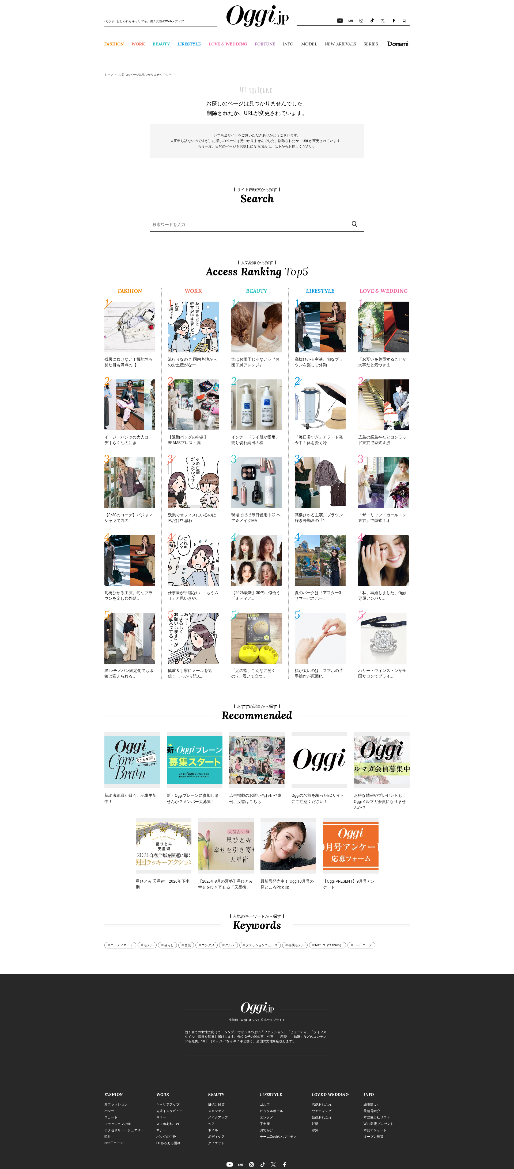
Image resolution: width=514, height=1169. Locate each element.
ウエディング (322, 1111)
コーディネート (122, 945)
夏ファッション (115, 1104)
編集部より (372, 1104)
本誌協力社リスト (377, 1117)
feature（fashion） (329, 945)
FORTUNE (265, 44)
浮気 (315, 1130)
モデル (148, 945)
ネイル (213, 1130)
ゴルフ (265, 1104)
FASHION (114, 44)
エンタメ (208, 945)
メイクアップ (218, 1117)
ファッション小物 (117, 1124)
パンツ (109, 1111)
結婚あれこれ (322, 1117)
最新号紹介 (372, 1111)
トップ (108, 74)
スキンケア (216, 1111)
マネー (161, 1117)
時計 (107, 1137)
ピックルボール (271, 1111)
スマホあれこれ (167, 1124)
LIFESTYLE (189, 44)
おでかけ (266, 1130)
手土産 (265, 1124)
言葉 (187, 945)
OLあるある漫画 (168, 1143)
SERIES (371, 44)
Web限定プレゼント (379, 1124)
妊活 (315, 1124)
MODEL (309, 44)
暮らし (169, 945)
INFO (288, 44)
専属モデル (296, 945)
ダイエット (216, 1143)
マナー (161, 1130)
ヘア (211, 1124)
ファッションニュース (261, 945)
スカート (111, 1117)
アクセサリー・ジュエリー (124, 1130)
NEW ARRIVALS (340, 44)
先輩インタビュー (169, 1111)
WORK (138, 44)
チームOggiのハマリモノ (278, 1137)
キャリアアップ (167, 1104)
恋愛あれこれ (322, 1104)
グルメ (230, 945)
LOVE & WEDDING (228, 44)
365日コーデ (363, 945)
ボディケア (216, 1137)
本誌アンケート (375, 1130)
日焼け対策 (216, 1104)
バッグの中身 (166, 1137)
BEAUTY (161, 44)
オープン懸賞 (373, 1137)
